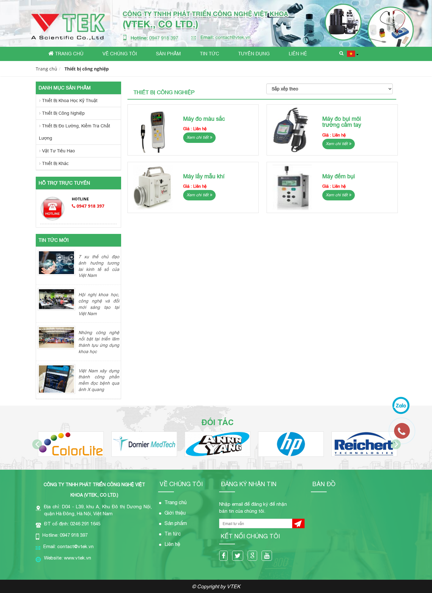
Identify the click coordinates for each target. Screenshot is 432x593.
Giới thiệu (175, 513)
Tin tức (209, 53)
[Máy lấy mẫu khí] (153, 187)
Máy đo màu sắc (204, 118)
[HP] (291, 444)
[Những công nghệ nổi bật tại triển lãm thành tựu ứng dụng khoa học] (56, 336)
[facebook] (225, 556)
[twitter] (239, 556)
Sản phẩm (168, 53)
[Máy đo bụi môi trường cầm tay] (292, 130)
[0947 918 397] (405, 434)
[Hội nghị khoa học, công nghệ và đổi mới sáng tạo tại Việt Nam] (56, 298)
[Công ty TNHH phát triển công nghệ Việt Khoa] (216, 23)
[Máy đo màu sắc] (153, 130)
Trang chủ (68, 53)
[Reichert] (364, 444)
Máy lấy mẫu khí (204, 176)
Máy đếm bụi (338, 176)
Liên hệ (298, 53)
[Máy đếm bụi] (292, 187)
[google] (254, 556)
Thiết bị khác (55, 163)
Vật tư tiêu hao (58, 150)
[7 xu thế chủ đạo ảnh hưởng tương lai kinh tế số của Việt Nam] (56, 262)
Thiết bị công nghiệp (87, 69)
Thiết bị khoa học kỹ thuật (69, 100)
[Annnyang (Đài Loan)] (217, 444)
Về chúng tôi (119, 53)
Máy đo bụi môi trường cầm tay (341, 121)
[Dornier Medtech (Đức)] (144, 444)
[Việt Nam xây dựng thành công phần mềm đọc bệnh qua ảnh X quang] (56, 378)
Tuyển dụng (254, 53)
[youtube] (268, 556)
